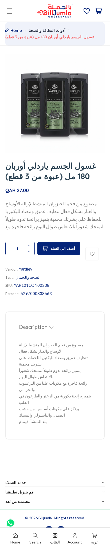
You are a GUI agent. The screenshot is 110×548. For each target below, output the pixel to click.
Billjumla (45, 518)
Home (16, 30)
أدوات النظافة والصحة (47, 30)
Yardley (25, 269)
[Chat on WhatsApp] (10, 521)
